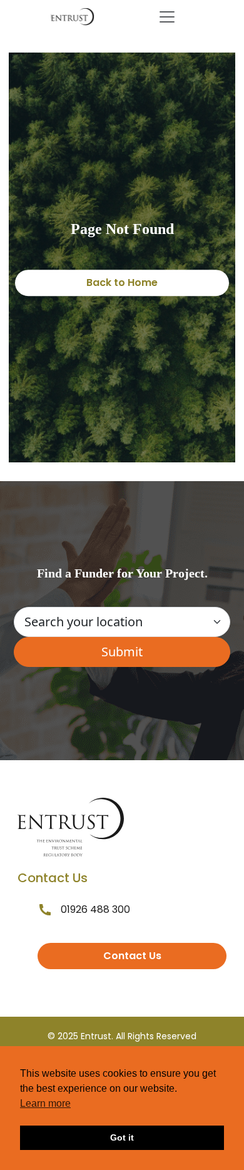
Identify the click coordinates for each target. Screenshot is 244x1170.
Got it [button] (122, 1137)
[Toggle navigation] (167, 17)
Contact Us (132, 956)
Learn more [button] (45, 1103)
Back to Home (122, 282)
